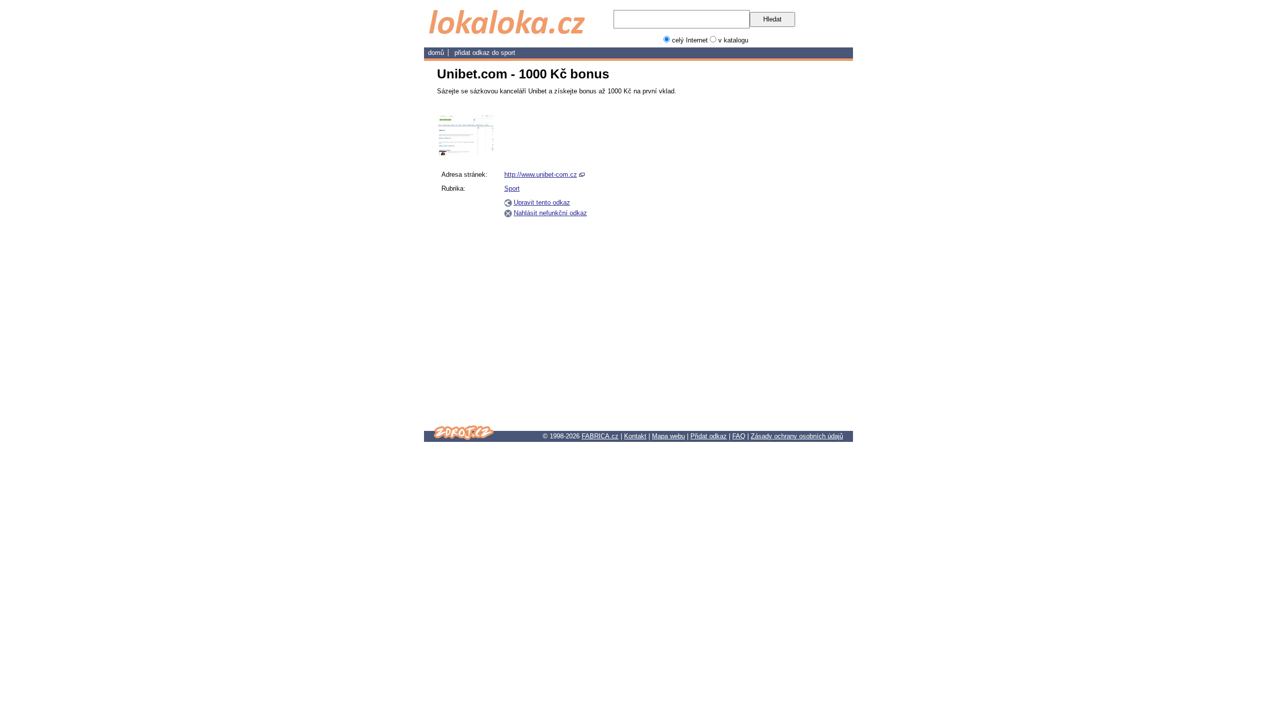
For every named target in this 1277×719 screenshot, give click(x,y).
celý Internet (690, 40)
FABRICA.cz (600, 436)
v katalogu (733, 40)
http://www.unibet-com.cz (540, 174)
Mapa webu (668, 436)
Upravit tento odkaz (542, 202)
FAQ (738, 436)
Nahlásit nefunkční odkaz (550, 213)
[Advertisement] (792, 264)
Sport (508, 52)
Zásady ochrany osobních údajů (797, 436)
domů (436, 52)
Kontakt (635, 436)
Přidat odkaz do (477, 52)
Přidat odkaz (708, 436)
